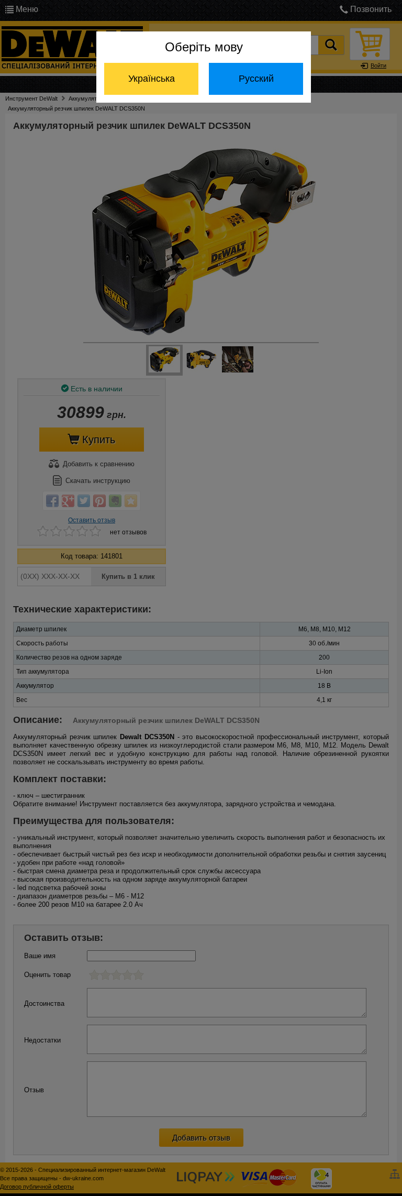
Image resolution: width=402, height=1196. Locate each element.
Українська (151, 78)
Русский (256, 78)
